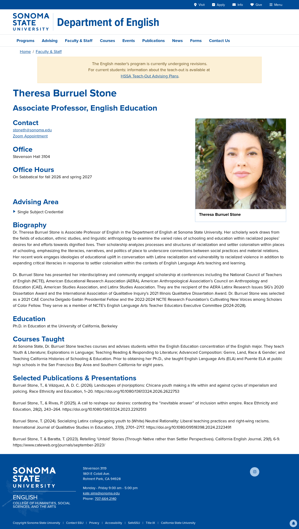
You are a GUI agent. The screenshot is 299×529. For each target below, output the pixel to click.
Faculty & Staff (79, 40)
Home (25, 51)
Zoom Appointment (30, 136)
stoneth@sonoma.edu (32, 130)
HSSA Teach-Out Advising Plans (149, 76)
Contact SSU (75, 523)
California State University (178, 523)
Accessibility (114, 523)
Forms (196, 40)
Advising (49, 40)
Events (128, 40)
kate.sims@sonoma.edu (101, 493)
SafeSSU (134, 523)
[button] (293, 523)
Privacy (94, 523)
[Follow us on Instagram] (254, 471)
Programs (25, 40)
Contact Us (219, 40)
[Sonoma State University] (33, 22)
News (177, 40)
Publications (153, 40)
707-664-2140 (105, 498)
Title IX (151, 523)
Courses (107, 40)
